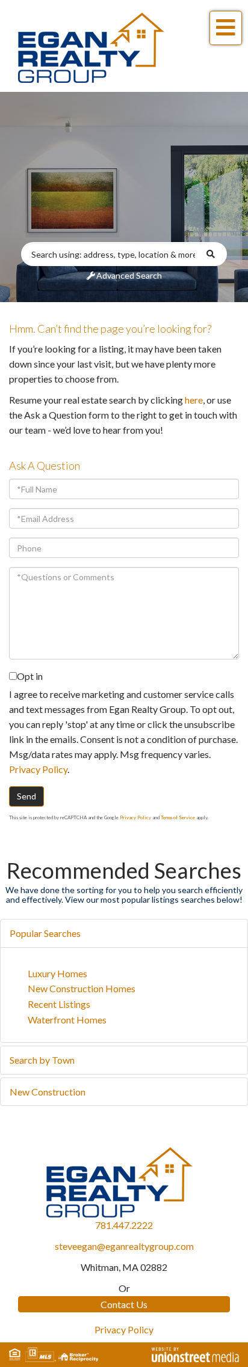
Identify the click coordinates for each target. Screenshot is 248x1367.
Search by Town (42, 1059)
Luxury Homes (57, 973)
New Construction (47, 1091)
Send (26, 796)
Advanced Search (129, 275)
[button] (216, 254)
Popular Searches (45, 933)
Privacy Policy (38, 769)
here (194, 399)
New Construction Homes (81, 988)
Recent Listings (59, 1004)
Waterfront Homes (67, 1019)
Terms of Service (178, 817)
